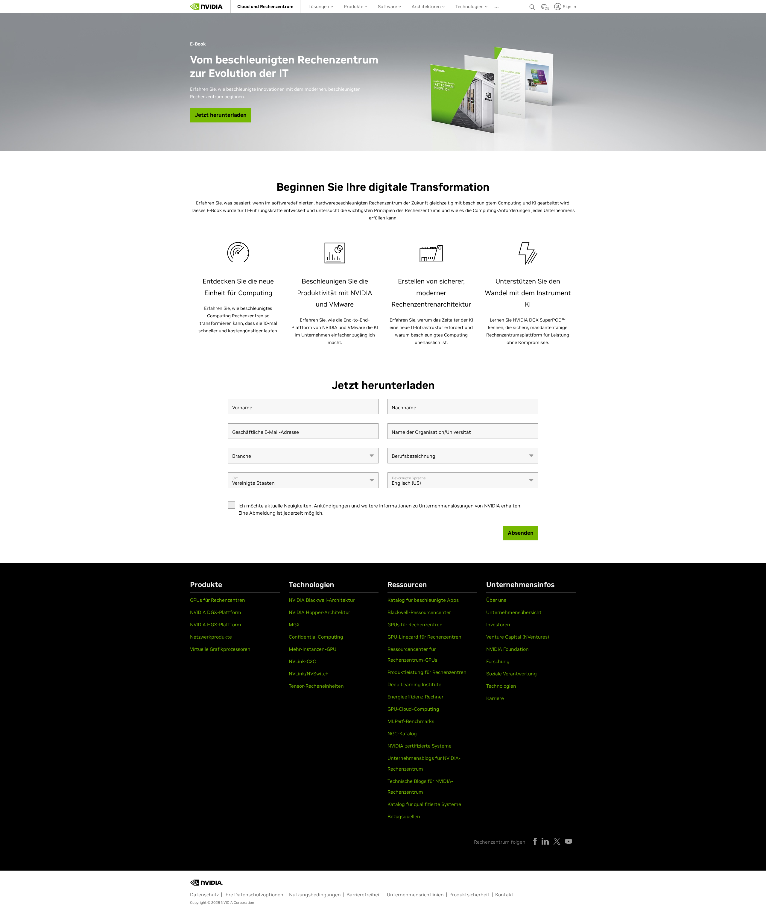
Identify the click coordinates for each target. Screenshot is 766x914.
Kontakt (504, 895)
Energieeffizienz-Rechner (415, 697)
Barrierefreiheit (363, 895)
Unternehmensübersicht (514, 612)
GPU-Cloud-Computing (413, 709)
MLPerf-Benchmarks (410, 721)
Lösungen (319, 6)
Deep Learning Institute (414, 684)
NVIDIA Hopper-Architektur (319, 612)
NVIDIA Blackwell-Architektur (322, 600)
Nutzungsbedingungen (315, 895)
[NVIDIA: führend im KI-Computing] (206, 6)
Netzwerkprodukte (211, 637)
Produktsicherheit (469, 895)
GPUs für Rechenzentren (217, 600)
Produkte (354, 6)
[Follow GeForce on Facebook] (535, 841)
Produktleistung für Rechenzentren (426, 672)
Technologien (470, 6)
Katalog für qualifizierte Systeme (424, 804)
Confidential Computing (316, 637)
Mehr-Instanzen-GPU (312, 649)
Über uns (496, 600)
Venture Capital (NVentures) (517, 637)
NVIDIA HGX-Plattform (215, 624)
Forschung (498, 661)
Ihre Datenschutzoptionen (253, 895)
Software (388, 6)
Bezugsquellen (403, 816)
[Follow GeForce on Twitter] (556, 841)
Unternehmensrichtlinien (415, 895)
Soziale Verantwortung (511, 674)
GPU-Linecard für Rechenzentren (424, 637)
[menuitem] (265, 6)
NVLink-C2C (302, 661)
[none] (532, 6)
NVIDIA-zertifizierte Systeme (419, 746)
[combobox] (303, 455)
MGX (294, 624)
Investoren (498, 624)
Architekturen (427, 6)
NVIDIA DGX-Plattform (215, 612)
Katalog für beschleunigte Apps (423, 600)
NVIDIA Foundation (507, 649)
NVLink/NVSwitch (309, 674)
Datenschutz (204, 895)
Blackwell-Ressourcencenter (419, 612)
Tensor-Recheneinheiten (316, 686)
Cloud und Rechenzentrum (265, 6)
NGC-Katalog (402, 733)
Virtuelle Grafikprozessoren (220, 649)
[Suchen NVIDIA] (532, 5)
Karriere (495, 698)
